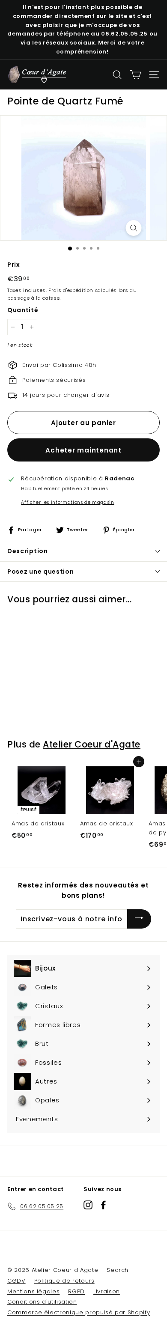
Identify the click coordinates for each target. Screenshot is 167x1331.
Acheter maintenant (83, 450)
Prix (13, 264)
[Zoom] (134, 228)
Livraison (106, 1291)
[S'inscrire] (139, 919)
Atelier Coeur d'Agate (91, 744)
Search (117, 1270)
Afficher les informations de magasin (67, 502)
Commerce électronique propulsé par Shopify (78, 1312)
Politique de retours (64, 1281)
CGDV (16, 1281)
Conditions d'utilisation (42, 1302)
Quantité (22, 310)
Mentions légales (33, 1291)
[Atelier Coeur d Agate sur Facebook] (103, 1204)
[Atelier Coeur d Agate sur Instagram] (88, 1204)
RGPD (76, 1291)
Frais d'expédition (70, 290)
